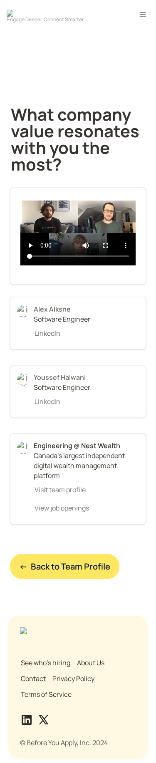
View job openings (62, 508)
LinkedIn (47, 333)
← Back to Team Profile (64, 566)
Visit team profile (60, 489)
